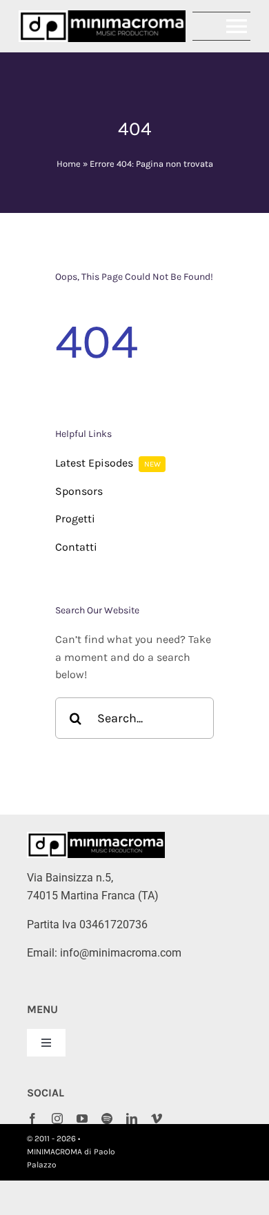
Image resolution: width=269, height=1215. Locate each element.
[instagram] (57, 1118)
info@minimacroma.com (120, 952)
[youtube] (82, 1118)
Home (69, 164)
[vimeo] (156, 1118)
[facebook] (32, 1118)
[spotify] (106, 1118)
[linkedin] (131, 1118)
